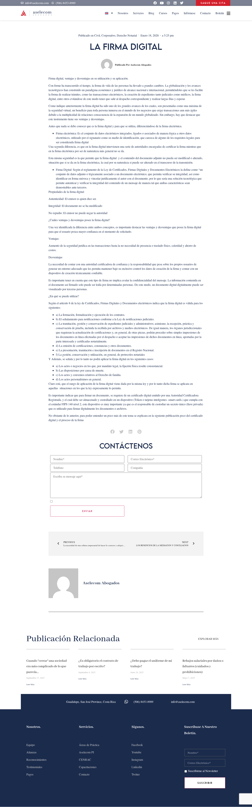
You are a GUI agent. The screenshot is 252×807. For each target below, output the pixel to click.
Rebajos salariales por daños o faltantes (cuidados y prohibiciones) (202, 666)
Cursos (163, 13)
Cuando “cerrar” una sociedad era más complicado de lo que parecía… (46, 666)
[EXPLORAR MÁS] (223, 639)
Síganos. (138, 727)
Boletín (219, 13)
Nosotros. (33, 727)
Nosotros (123, 13)
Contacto (205, 13)
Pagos (175, 13)
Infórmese (189, 13)
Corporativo (108, 35)
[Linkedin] (175, 3)
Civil (97, 35)
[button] (112, 431)
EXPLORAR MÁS (208, 639)
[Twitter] (181, 3)
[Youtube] (161, 3)
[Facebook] (155, 3)
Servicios (138, 13)
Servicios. (86, 727)
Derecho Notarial (127, 35)
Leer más (30, 684)
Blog (151, 13)
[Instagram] (168, 3)
